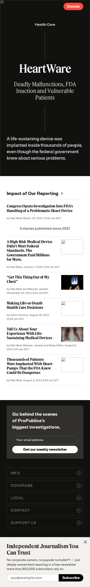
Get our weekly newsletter (45, 449)
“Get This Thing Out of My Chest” (28, 279)
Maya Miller (56, 345)
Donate (73, 6)
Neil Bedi (16, 218)
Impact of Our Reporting (32, 193)
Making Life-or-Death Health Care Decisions (25, 305)
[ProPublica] (25, 6)
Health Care (45, 24)
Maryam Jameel (38, 289)
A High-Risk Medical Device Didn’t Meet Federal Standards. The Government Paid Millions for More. (29, 250)
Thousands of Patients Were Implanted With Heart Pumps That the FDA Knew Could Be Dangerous (29, 366)
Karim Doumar (19, 315)
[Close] (85, 542)
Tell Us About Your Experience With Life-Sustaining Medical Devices (29, 333)
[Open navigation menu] (58, 6)
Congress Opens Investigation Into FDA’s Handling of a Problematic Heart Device (40, 208)
